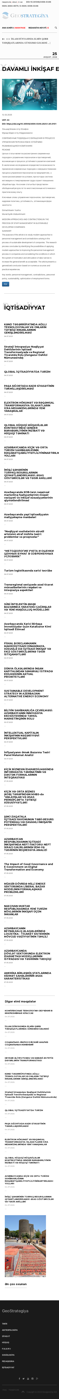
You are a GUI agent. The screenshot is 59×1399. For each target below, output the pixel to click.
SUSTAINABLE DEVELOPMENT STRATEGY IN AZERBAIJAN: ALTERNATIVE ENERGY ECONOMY (26, 693)
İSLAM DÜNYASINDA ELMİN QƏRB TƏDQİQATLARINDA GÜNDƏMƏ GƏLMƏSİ (27, 1027)
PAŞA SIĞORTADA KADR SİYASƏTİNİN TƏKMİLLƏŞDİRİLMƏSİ (29, 387)
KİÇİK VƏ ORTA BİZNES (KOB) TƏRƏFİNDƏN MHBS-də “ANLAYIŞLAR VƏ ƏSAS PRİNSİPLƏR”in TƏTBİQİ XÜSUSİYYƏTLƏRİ (24, 797)
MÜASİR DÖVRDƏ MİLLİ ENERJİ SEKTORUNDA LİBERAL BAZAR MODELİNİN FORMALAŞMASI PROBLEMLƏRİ (24, 888)
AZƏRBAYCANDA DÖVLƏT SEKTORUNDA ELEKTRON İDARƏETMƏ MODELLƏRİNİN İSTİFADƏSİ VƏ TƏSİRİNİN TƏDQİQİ (27, 955)
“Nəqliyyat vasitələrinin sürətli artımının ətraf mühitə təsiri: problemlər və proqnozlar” (24, 534)
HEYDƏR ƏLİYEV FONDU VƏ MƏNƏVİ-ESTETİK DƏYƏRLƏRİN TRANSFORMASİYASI (29, 1059)
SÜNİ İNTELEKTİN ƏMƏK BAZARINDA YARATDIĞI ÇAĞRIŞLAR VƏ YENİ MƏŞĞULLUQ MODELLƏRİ (27, 607)
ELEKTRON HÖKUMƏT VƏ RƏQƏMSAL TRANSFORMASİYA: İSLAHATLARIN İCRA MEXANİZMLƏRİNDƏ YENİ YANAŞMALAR (29, 407)
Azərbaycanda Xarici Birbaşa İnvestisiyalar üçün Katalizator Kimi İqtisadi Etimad (27, 626)
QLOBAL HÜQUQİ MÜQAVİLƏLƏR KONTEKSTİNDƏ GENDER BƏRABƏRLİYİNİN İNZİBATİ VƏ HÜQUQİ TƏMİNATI (26, 429)
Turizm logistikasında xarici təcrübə (28, 570)
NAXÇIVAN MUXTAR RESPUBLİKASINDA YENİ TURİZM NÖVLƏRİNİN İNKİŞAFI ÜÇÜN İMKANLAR (25, 910)
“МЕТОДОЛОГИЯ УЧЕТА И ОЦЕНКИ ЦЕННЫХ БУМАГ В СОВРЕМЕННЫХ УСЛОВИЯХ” (29, 553)
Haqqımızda (14, 1390)
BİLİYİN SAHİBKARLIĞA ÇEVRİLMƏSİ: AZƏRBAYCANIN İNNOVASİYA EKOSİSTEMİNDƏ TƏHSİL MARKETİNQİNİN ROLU (28, 714)
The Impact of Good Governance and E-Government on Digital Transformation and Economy (28, 867)
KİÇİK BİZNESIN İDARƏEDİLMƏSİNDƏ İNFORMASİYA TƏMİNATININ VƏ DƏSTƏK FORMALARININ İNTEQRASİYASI (28, 773)
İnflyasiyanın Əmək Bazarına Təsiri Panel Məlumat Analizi (27, 754)
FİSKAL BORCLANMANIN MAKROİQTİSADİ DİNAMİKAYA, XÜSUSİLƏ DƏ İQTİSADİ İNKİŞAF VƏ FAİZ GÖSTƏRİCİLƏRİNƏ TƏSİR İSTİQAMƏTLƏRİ (27, 649)
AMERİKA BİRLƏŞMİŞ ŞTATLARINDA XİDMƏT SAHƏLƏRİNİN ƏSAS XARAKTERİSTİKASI (27, 976)
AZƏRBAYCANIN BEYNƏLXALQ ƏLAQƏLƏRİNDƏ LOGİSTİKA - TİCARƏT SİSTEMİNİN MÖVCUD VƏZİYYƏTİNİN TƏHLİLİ (27, 932)
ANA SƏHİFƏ (13, 28)
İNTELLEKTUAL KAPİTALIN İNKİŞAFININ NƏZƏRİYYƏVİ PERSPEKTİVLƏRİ (21, 735)
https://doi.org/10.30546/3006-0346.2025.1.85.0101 (31, 124)
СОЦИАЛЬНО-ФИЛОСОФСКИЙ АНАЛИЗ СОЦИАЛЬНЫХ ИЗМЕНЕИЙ (26, 1043)
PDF (5, 284)
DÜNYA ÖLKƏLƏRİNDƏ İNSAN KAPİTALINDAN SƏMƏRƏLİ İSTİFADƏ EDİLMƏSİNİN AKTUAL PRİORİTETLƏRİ (28, 672)
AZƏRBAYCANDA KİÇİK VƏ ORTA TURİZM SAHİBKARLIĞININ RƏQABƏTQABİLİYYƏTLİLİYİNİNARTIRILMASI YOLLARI (29, 1180)
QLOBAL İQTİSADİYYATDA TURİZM (27, 371)
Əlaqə (4, 1390)
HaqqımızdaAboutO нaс (12, 2)
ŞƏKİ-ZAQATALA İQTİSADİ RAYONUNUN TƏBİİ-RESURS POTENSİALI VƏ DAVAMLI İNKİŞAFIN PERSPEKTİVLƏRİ (29, 820)
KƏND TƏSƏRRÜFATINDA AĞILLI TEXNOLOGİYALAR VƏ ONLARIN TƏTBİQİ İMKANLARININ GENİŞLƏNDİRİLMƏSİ (25, 328)
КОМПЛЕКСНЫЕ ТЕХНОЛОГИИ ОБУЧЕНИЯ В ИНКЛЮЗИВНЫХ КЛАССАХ (28, 1011)
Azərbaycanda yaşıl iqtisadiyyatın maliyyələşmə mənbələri (26, 516)
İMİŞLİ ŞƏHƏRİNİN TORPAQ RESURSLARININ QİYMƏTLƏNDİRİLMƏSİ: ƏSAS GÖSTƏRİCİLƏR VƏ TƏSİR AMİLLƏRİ (28, 474)
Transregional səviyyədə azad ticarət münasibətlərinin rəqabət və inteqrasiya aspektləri (28, 587)
